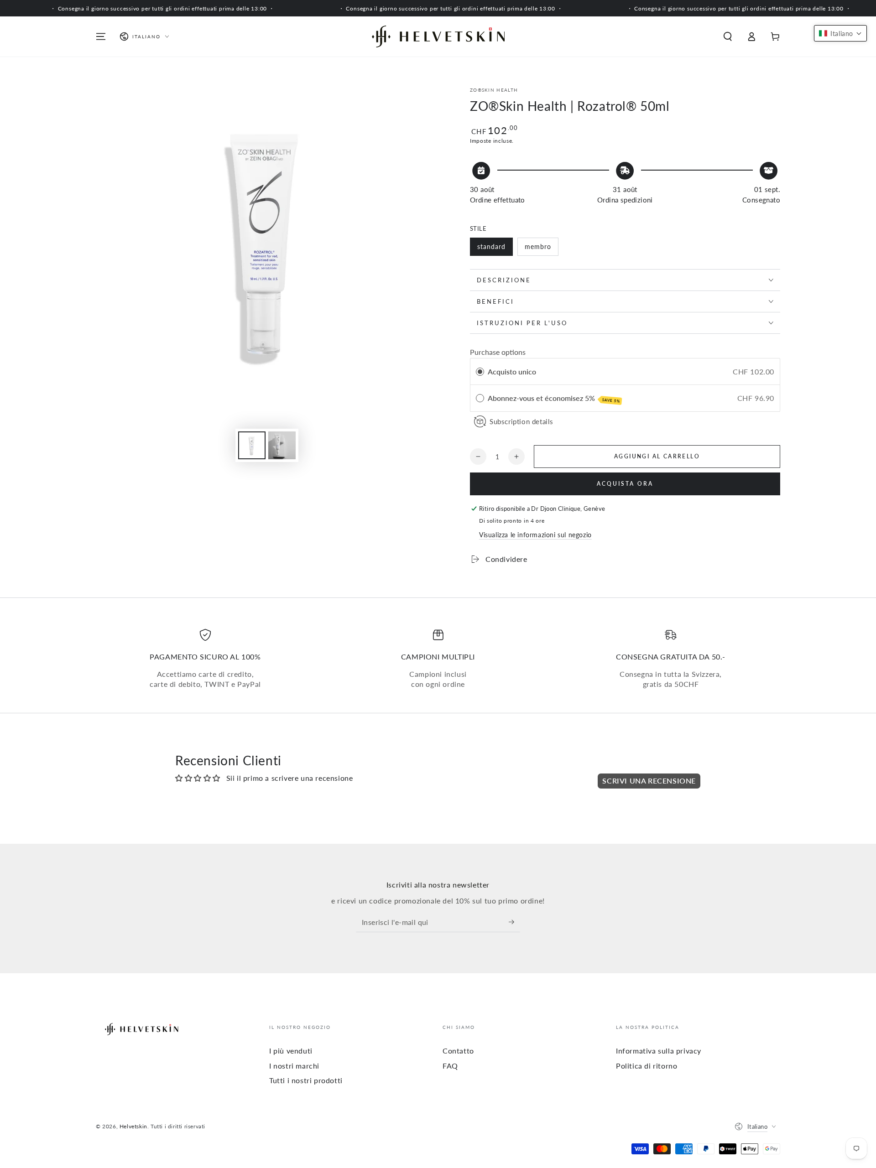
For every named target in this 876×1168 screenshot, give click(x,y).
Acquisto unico (512, 371)
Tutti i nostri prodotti (306, 1080)
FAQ (450, 1065)
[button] (728, 36)
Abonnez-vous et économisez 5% (554, 399)
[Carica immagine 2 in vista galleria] (282, 445)
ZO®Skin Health (494, 90)
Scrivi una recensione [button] (649, 780)
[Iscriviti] (514, 922)
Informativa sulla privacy (658, 1050)
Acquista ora (625, 483)
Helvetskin (133, 1126)
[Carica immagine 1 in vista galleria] (252, 445)
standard (491, 246)
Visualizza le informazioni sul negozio (535, 535)
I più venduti (291, 1050)
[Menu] (101, 36)
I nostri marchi (294, 1065)
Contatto (458, 1050)
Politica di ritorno (646, 1065)
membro (538, 246)
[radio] (480, 372)
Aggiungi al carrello (657, 456)
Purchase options (498, 352)
